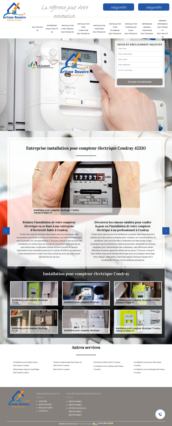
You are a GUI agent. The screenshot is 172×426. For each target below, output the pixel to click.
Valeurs (43, 401)
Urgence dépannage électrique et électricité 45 (162, 29)
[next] (165, 231)
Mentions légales (85, 424)
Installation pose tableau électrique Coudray (108, 367)
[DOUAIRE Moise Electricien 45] (14, 12)
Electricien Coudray (61, 369)
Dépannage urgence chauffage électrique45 (147, 29)
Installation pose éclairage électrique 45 (115, 29)
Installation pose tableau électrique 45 (67, 28)
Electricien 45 (37, 28)
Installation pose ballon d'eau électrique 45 (131, 29)
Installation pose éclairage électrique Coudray (149, 371)
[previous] (6, 231)
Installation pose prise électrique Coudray (147, 363)
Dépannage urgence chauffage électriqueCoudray (26, 371)
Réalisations (45, 408)
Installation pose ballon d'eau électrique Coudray (25, 363)
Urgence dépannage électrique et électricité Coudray (67, 363)
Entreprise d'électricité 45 (52, 28)
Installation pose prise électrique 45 (99, 28)
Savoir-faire (45, 404)
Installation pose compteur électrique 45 (83, 29)
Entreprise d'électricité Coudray (107, 362)
